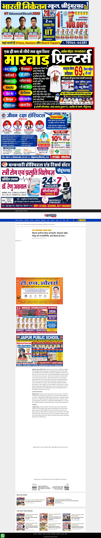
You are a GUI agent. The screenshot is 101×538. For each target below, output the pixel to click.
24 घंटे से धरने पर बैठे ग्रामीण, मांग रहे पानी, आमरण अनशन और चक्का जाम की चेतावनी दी (54, 518)
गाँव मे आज (31, 220)
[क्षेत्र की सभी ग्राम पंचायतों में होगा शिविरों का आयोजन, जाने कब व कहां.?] (44, 526)
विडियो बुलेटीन (43, 220)
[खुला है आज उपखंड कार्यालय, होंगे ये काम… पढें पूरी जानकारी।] (67, 517)
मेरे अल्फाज (52, 220)
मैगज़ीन (64, 220)
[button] (77, 220)
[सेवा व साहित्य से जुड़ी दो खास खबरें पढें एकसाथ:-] (21, 501)
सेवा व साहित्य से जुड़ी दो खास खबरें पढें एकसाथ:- (33, 501)
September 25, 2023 (42, 238)
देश (60, 220)
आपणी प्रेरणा (26, 220)
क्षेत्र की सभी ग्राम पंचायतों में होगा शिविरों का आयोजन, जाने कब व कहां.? (54, 527)
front (34, 230)
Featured (27, 499)
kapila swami (35, 238)
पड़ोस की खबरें (37, 220)
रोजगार (48, 220)
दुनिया (68, 220)
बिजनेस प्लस (58, 534)
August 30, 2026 (59, 503)
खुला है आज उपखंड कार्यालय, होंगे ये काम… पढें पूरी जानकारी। (77, 518)
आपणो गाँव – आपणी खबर (19, 220)
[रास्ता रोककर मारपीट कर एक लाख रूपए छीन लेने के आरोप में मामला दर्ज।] (67, 526)
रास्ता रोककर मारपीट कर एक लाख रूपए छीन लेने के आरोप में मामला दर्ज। (77, 527)
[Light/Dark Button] (74, 220)
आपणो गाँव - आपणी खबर (39, 230)
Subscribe (83, 220)
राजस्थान (57, 220)
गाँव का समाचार (45, 230)
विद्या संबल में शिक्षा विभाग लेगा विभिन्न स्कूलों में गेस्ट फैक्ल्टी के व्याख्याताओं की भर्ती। (31, 527)
